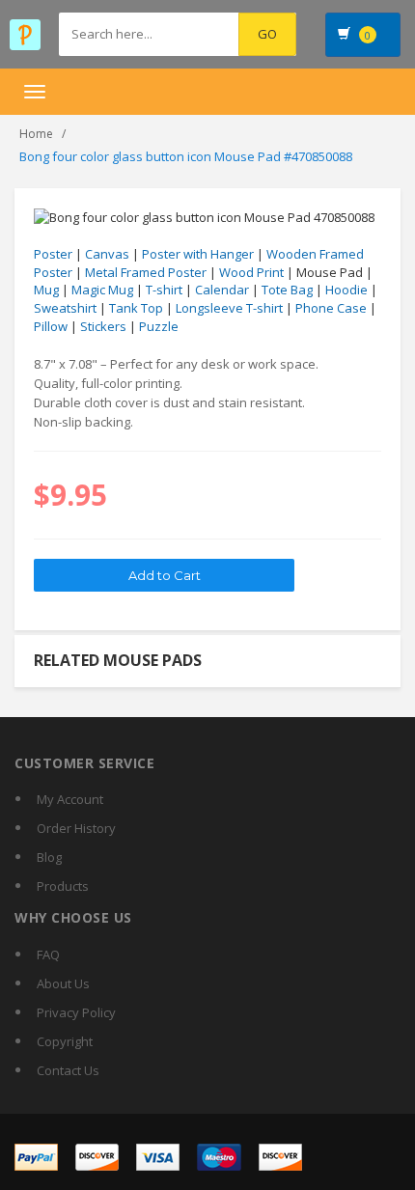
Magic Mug (102, 289)
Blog (49, 857)
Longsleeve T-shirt (229, 308)
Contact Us (68, 1070)
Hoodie (346, 289)
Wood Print (251, 272)
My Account (70, 799)
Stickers (103, 326)
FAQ (48, 954)
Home (36, 133)
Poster (53, 254)
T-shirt (164, 289)
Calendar (222, 289)
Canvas (107, 254)
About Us (63, 983)
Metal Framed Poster (146, 272)
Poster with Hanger (198, 254)
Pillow (51, 326)
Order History (76, 828)
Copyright (65, 1041)
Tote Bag (287, 289)
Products (63, 886)
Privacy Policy (76, 1012)
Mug (46, 289)
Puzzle (159, 326)
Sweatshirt (65, 308)
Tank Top (136, 308)
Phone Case (331, 308)
